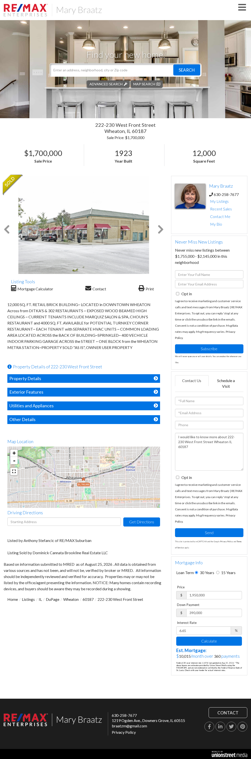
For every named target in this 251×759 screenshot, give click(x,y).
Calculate (209, 641)
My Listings (219, 201)
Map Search (144, 84)
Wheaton (71, 599)
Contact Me (220, 216)
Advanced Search (106, 84)
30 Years (206, 572)
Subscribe (209, 348)
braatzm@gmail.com (129, 725)
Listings (28, 599)
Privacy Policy (226, 541)
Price (181, 587)
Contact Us (191, 380)
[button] (186, 69)
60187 (88, 599)
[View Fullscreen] (14, 471)
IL (40, 599)
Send (209, 532)
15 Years (228, 572)
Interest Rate (187, 623)
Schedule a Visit (226, 383)
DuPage (52, 599)
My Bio (216, 224)
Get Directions (141, 521)
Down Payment (188, 605)
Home (12, 599)
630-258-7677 (226, 194)
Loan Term (185, 572)
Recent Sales (221, 208)
